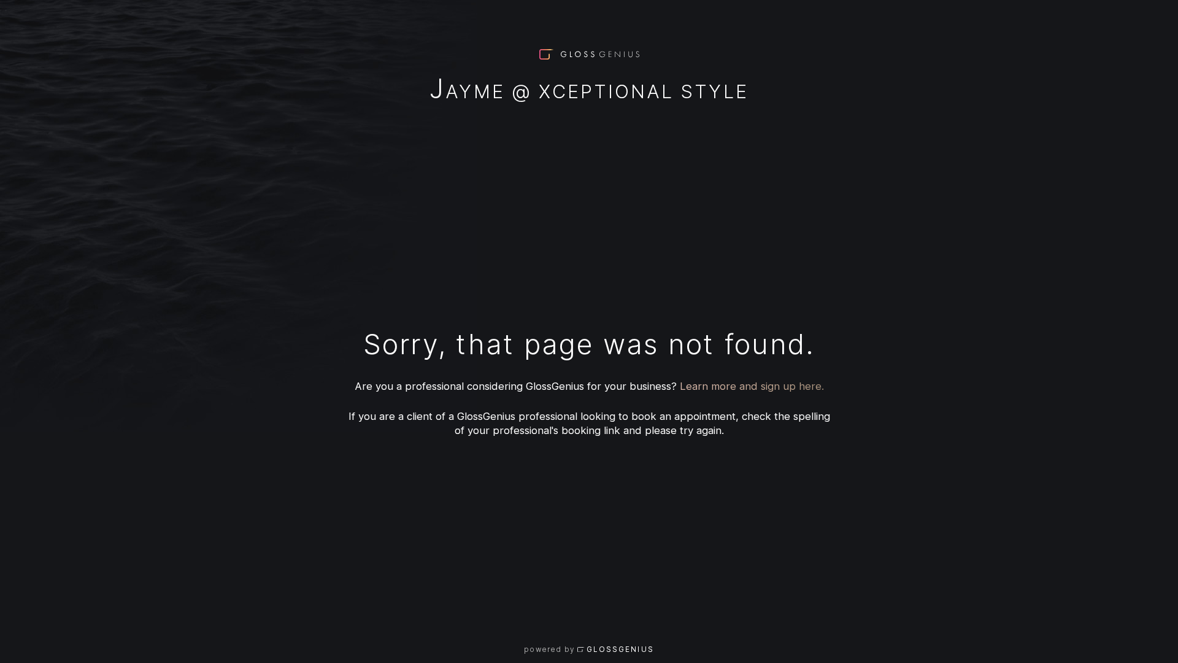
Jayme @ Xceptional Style (588, 91)
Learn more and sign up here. (752, 386)
